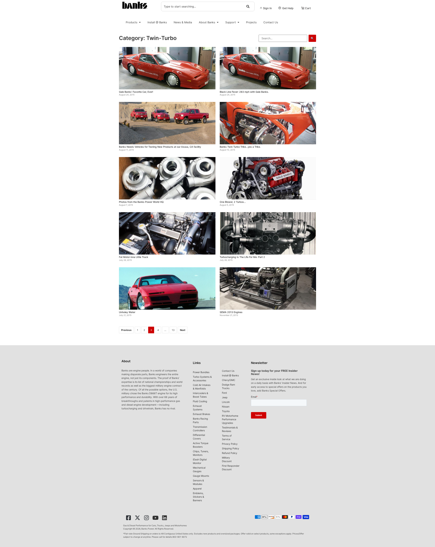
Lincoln (226, 402)
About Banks (207, 22)
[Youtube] (155, 517)
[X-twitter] (137, 517)
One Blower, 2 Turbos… (233, 201)
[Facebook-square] (128, 517)
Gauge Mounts (201, 475)
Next (182, 330)
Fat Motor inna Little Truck (133, 257)
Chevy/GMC (228, 380)
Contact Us (270, 22)
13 (173, 330)
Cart (308, 8)
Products (131, 22)
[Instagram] (146, 517)
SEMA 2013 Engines (231, 312)
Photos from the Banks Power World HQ (141, 201)
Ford (224, 392)
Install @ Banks (157, 22)
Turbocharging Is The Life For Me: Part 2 (242, 257)
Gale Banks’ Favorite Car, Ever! (136, 91)
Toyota (226, 411)
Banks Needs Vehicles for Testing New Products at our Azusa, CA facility (160, 146)
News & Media (183, 22)
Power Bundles (201, 372)
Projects (251, 22)
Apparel (197, 488)
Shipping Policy (230, 448)
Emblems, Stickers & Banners (198, 497)
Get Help (287, 8)
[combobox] (208, 6)
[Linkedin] (164, 517)
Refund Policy (229, 453)
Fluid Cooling (200, 401)
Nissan (225, 406)
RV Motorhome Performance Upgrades (230, 419)
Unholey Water (127, 312)
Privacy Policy (230, 443)
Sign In (267, 8)
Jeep (225, 397)
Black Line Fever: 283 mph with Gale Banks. (244, 91)
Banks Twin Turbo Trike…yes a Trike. (240, 146)
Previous (126, 330)
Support (230, 22)
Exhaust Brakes (201, 414)
